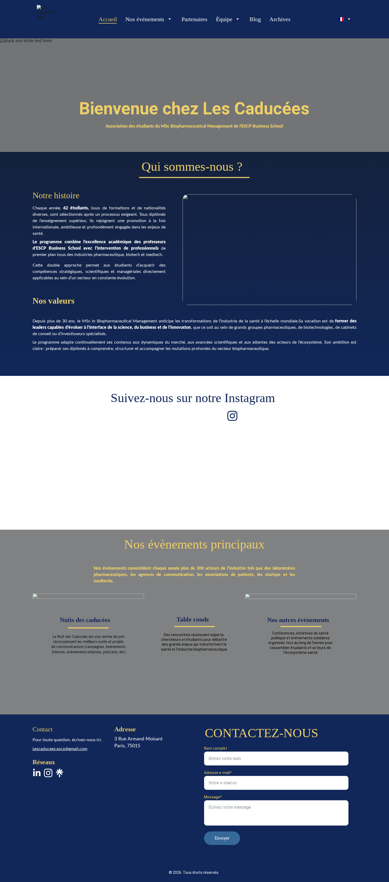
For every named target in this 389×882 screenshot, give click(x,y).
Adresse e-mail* (218, 773)
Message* (213, 797)
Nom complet (215, 748)
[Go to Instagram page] (232, 416)
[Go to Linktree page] (59, 773)
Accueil (108, 19)
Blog (255, 19)
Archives (280, 19)
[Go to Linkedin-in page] (37, 773)
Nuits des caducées (85, 619)
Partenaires (194, 19)
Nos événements (144, 19)
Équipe (224, 19)
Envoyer (222, 838)
